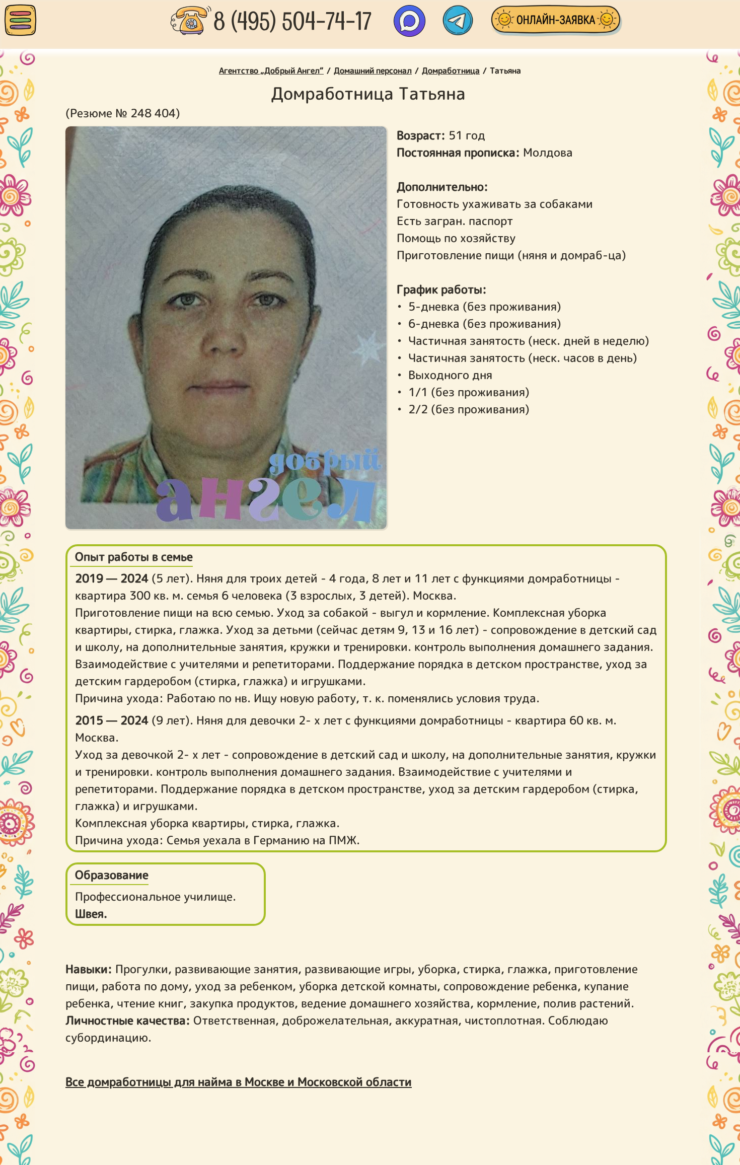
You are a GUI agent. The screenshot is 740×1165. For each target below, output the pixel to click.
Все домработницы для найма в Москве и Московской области (238, 1081)
